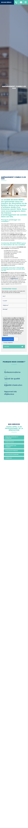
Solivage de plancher (11, 454)
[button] (25, 2)
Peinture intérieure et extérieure (11, 437)
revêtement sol (14, 278)
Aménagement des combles (10, 446)
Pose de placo (9, 442)
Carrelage (8, 458)
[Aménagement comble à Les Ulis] (14, 190)
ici (7, 335)
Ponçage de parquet (11, 451)
